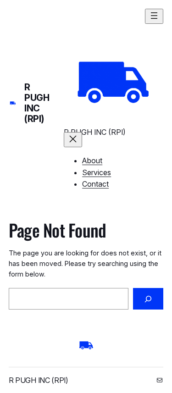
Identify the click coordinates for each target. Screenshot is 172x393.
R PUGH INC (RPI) (36, 103)
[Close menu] (73, 139)
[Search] (148, 299)
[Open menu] (154, 16)
